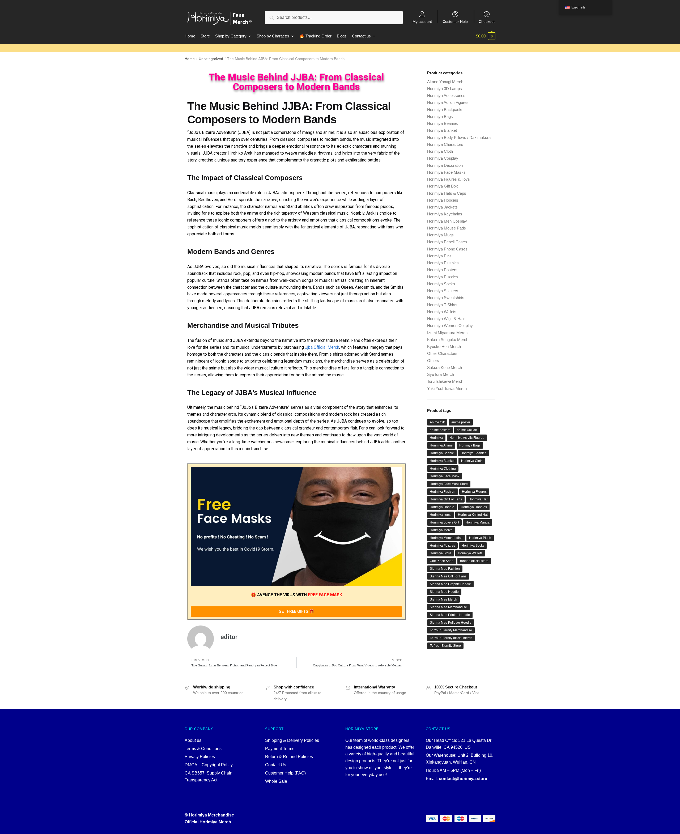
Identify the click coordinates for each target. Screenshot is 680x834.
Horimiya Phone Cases (447, 249)
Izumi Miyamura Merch (447, 332)
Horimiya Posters (442, 269)
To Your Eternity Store (445, 646)
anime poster (460, 422)
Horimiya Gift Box (442, 186)
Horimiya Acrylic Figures (466, 438)
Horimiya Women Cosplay (450, 325)
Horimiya (436, 438)
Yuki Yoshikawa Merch (447, 388)
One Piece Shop (441, 561)
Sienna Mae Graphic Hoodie (450, 584)
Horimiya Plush (480, 538)
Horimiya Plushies (443, 263)
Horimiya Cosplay (442, 158)
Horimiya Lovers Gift (444, 522)
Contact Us (275, 765)
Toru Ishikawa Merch (445, 381)
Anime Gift (437, 422)
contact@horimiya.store (463, 778)
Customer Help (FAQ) (285, 773)
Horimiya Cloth (440, 151)
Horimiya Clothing (443, 468)
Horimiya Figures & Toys (448, 179)
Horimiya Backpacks (445, 109)
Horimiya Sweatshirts (445, 297)
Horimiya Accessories (446, 95)
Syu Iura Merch (440, 374)
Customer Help (455, 21)
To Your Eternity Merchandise (451, 630)
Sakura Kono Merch (444, 367)
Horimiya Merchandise (446, 538)
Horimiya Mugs (440, 235)
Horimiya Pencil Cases (447, 242)
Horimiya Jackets (442, 207)
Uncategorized (211, 59)
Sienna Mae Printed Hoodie (450, 615)
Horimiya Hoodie (442, 507)
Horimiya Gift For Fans (446, 499)
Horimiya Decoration (445, 165)
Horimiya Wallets (441, 311)
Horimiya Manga (478, 522)
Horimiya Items (440, 515)
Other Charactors (442, 353)
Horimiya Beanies (442, 123)
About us (193, 740)
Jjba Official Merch (322, 347)
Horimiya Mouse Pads (446, 228)
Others (433, 360)
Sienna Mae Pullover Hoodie (450, 622)
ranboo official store (474, 561)
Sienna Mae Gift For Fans (448, 576)
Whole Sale (276, 781)
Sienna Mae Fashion (445, 569)
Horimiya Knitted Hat (473, 515)
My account (422, 21)
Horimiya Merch (441, 530)
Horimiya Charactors (445, 144)
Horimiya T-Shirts (442, 305)
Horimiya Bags (440, 116)
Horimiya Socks (441, 284)
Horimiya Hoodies (442, 200)
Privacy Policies (200, 756)
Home (190, 59)
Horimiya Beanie (442, 453)
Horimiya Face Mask (444, 476)
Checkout (487, 21)
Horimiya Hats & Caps (446, 193)
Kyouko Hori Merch (444, 346)
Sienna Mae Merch (443, 599)
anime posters (440, 430)
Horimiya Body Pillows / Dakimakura (459, 137)
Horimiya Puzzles (442, 277)
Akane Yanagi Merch (445, 81)
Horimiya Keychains (444, 214)
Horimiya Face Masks (446, 172)
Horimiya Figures (474, 491)
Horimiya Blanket (442, 130)
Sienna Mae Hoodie (444, 592)
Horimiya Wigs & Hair (446, 318)
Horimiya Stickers (442, 290)
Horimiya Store (440, 553)
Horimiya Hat (478, 499)
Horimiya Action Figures (448, 102)
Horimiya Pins (439, 256)
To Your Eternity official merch (451, 638)
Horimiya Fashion (442, 491)
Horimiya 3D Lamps (444, 88)
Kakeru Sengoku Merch (447, 339)
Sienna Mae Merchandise (448, 607)
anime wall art (467, 430)
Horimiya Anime (441, 445)
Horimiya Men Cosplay (447, 221)
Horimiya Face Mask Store (449, 484)
